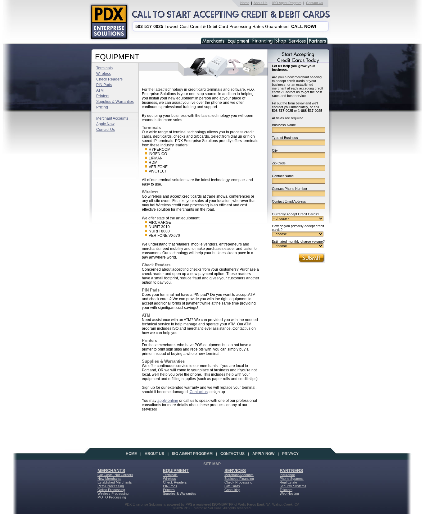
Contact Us (314, 3)
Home (244, 3)
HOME (131, 454)
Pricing (102, 107)
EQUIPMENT (176, 470)
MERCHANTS (111, 470)
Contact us (199, 392)
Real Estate (288, 482)
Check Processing (238, 482)
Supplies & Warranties (115, 101)
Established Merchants (114, 482)
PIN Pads (104, 85)
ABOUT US (154, 454)
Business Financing (239, 478)
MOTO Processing (111, 497)
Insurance (287, 475)
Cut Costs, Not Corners (115, 475)
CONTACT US (232, 454)
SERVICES (235, 470)
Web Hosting (289, 493)
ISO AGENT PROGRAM (192, 454)
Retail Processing (110, 486)
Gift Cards (232, 486)
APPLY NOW (263, 454)
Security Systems (293, 486)
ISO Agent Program (286, 3)
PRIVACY (290, 454)
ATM (100, 90)
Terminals (104, 68)
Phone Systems (292, 478)
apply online (167, 400)
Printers (102, 96)
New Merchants (109, 478)
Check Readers (109, 79)
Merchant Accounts (112, 118)
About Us (261, 3)
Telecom (286, 490)
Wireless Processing (113, 493)
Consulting (232, 490)
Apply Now (105, 124)
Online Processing (111, 490)
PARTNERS (291, 470)
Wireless (103, 73)
